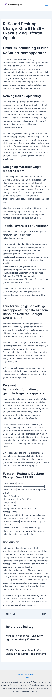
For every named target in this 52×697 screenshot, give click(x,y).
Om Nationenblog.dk (26, 674)
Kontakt (26, 677)
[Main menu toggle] (46, 5)
